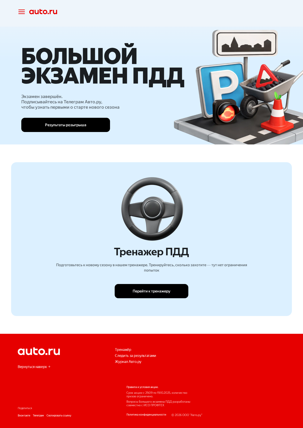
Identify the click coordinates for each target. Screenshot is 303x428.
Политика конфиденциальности (146, 414)
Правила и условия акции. (142, 387)
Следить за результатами (135, 356)
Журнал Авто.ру (128, 362)
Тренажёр (123, 350)
